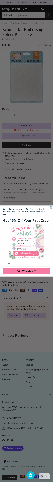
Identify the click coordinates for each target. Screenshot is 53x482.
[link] (26, 241)
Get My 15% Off (26, 270)
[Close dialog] (51, 207)
